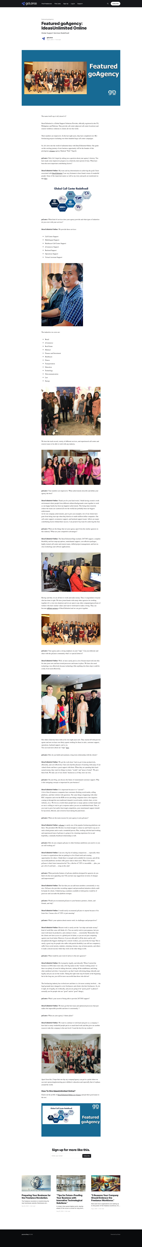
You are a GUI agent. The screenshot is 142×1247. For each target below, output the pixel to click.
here (67, 747)
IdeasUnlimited (57, 173)
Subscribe (115, 3)
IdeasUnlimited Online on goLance (69, 1095)
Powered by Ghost (115, 1234)
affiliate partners (52, 608)
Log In (73, 3)
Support (80, 3)
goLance (50, 37)
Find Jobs (58, 3)
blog (45, 178)
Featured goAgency (47, 19)
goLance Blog (25, 1234)
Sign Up (65, 3)
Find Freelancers (47, 3)
